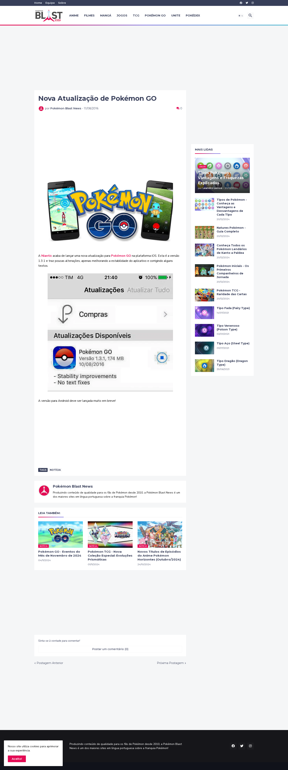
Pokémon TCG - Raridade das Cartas (232, 292)
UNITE (175, 15)
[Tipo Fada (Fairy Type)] (204, 312)
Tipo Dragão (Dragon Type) (232, 362)
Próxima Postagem (170, 663)
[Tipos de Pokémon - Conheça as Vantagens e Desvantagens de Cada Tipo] (204, 204)
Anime (74, 15)
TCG (136, 15)
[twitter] (247, 3)
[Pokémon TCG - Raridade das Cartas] (204, 295)
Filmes (89, 15)
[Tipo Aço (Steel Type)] (204, 348)
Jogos (122, 15)
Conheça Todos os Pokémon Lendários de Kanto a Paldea (232, 249)
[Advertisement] (144, 57)
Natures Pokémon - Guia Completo (231, 229)
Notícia (55, 469)
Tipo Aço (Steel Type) (233, 343)
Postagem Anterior (50, 663)
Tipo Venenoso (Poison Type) (228, 327)
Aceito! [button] (17, 759)
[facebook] (241, 3)
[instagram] (253, 3)
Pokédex (193, 15)
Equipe (50, 2)
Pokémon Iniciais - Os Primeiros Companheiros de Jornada (233, 271)
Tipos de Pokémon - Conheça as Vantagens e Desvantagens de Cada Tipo (232, 207)
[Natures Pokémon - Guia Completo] (204, 232)
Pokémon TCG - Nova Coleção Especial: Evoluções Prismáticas (110, 555)
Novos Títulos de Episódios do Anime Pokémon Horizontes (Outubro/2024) (159, 555)
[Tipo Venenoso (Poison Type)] (204, 330)
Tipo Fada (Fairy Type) (233, 308)
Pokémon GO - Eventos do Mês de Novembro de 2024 (59, 553)
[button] (240, 16)
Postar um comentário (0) (110, 649)
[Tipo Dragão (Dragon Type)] (204, 365)
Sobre (62, 2)
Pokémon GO (155, 15)
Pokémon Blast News (73, 486)
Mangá (105, 15)
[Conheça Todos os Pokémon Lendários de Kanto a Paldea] (204, 250)
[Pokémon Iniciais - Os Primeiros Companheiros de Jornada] (204, 270)
